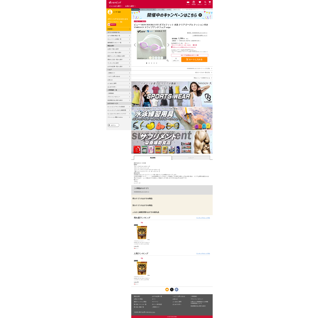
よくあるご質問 (112, 83)
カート (154, 299)
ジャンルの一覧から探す (114, 52)
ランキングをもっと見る (203, 217)
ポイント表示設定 (157, 304)
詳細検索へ (110, 29)
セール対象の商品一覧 (114, 35)
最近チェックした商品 (140, 301)
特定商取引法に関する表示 (115, 100)
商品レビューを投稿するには (202, 78)
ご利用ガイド (111, 73)
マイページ (155, 301)
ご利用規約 (111, 93)
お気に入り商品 (138, 299)
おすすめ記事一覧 (157, 296)
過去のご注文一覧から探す (115, 59)
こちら (153, 312)
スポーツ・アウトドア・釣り (148, 9)
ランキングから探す (113, 63)
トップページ (135, 9)
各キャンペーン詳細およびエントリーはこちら (184, 47)
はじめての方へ (112, 87)
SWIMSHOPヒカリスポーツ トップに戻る (198, 68)
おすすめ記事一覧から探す (115, 66)
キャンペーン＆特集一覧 (114, 39)
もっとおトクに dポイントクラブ (117, 113)
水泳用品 (169, 9)
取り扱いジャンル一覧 (140, 304)
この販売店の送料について (199, 35)
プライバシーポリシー (114, 96)
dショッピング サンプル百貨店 (116, 106)
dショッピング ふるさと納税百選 (117, 110)
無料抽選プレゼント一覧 (114, 42)
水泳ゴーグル (176, 9)
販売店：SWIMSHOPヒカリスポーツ (197, 32)
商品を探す (137, 296)
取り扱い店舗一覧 (139, 307)
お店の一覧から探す (113, 49)
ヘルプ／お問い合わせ (114, 76)
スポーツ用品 (161, 9)
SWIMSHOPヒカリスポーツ (141, 191)
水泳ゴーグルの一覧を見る (202, 72)
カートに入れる (194, 59)
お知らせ (110, 80)
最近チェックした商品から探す (116, 56)
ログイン (113, 125)
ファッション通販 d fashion (115, 117)
